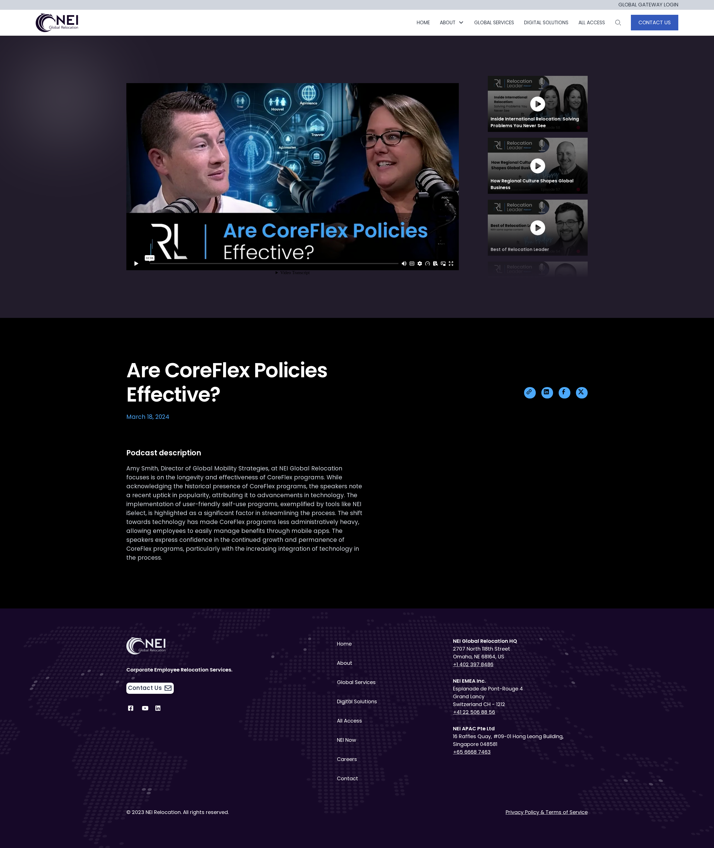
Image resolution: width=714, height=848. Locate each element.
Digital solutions (546, 22)
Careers (347, 759)
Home (423, 22)
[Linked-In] (159, 709)
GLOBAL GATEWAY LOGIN (648, 4)
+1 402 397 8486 (473, 664)
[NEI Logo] (193, 645)
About (344, 662)
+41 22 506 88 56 (474, 712)
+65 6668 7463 (472, 751)
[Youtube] (145, 709)
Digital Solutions (357, 701)
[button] (452, 22)
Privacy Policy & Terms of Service (547, 812)
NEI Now (346, 739)
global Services (494, 22)
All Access (349, 720)
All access (591, 22)
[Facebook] (130, 709)
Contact (347, 778)
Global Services (356, 682)
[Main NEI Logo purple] (58, 22)
